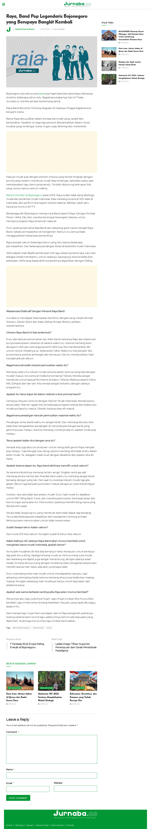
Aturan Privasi (42, 825)
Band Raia (38, 628)
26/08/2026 (43, 704)
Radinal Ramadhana (25, 29)
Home (9, 825)
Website (58, 783)
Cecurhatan (59, 29)
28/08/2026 (12, 704)
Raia (49, 628)
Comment (12, 732)
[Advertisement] (51, 152)
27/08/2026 (124, 68)
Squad (29, 825)
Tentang (19, 825)
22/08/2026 (75, 704)
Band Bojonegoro (21, 628)
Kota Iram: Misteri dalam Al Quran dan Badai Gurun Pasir (19, 697)
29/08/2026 (124, 43)
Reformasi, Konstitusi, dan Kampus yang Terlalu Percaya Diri (83, 697)
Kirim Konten (57, 825)
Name (10, 769)
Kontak (70, 825)
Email (10, 783)
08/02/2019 (45, 29)
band (41, 93)
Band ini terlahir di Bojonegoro (24, 195)
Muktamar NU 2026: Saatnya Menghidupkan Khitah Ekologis (50, 697)
